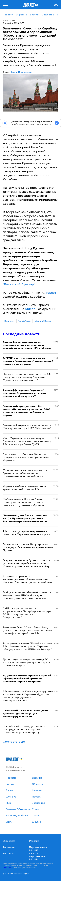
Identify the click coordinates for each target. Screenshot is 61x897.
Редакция (9, 847)
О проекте (9, 841)
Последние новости (21, 334)
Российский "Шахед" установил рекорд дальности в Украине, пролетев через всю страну (24, 729)
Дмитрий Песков (43, 321)
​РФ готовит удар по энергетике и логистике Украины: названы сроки (27, 533)
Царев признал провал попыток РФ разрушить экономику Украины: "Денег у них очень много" (27, 377)
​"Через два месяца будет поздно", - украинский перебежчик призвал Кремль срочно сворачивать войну (26, 563)
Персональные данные (38, 848)
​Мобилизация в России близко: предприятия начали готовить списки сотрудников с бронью (24, 502)
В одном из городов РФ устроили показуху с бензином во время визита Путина (28, 547)
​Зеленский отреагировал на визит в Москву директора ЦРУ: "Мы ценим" (27, 427)
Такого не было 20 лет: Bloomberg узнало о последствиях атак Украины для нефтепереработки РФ (27, 630)
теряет (51, 292)
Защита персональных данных (38, 856)
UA (56, 4)
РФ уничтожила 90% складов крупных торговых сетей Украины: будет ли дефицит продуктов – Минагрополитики (28, 696)
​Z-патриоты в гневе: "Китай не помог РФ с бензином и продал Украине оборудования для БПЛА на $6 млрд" (27, 646)
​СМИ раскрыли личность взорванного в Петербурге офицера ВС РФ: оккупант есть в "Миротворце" (27, 613)
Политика (9, 321)
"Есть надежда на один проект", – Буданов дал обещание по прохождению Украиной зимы (25, 473)
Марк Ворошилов (21, 72)
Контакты (8, 853)
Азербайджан (24, 321)
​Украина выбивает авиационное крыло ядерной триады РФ (24, 488)
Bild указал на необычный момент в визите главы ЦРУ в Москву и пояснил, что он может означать (27, 595)
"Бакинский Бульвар (18, 284)
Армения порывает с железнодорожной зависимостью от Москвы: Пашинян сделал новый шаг (27, 579)
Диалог (6, 20)
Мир (13, 20)
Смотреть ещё (14, 741)
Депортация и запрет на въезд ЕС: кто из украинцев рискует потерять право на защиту (26, 662)
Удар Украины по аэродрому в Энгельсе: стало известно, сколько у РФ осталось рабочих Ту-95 (27, 441)
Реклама (34, 841)
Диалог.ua (7, 867)
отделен (31, 309)
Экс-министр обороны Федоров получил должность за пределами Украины (26, 457)
